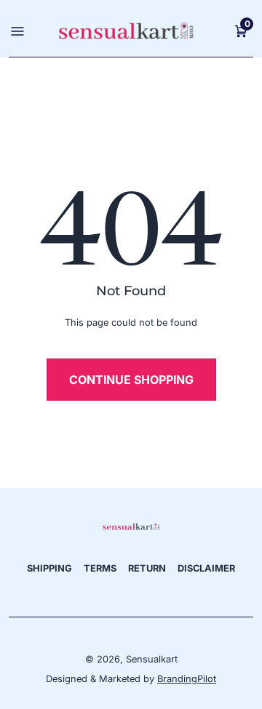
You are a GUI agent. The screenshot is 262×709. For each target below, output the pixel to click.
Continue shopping (131, 379)
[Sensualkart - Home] (126, 31)
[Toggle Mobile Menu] (16, 30)
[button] (241, 30)
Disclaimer (206, 568)
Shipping (49, 568)
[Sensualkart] (130, 525)
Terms (100, 568)
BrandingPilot (186, 678)
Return (147, 568)
